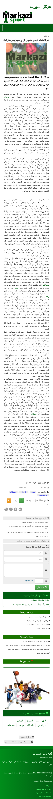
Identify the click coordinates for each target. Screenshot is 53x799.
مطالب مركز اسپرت (45, 796)
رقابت (46, 297)
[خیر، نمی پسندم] (9, 500)
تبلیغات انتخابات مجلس (40, 600)
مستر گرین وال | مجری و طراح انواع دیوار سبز (30, 604)
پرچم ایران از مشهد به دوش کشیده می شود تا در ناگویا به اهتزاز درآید (28, 527)
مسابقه (46, 285)
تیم (37, 720)
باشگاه (34, 414)
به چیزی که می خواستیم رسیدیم (39, 617)
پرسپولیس (42, 495)
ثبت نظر (41, 587)
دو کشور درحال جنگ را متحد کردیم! (38, 620)
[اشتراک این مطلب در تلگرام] (20, 509)
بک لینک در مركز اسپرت (43, 792)
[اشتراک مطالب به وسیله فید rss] (6, 509)
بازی (33, 492)
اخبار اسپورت (26, 737)
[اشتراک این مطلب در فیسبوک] (16, 509)
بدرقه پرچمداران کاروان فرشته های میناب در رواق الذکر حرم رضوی (27, 532)
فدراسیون (42, 725)
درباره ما (48, 785)
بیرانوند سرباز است (42, 536)
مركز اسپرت (40, 7)
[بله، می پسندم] (21, 500)
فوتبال (6, 97)
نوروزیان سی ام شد (43, 628)
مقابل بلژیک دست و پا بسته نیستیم (38, 624)
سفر (17, 288)
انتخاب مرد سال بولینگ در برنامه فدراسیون (35, 522)
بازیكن (23, 492)
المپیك (30, 720)
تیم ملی (11, 725)
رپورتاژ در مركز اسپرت (44, 789)
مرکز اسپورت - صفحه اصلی (17, 742)
